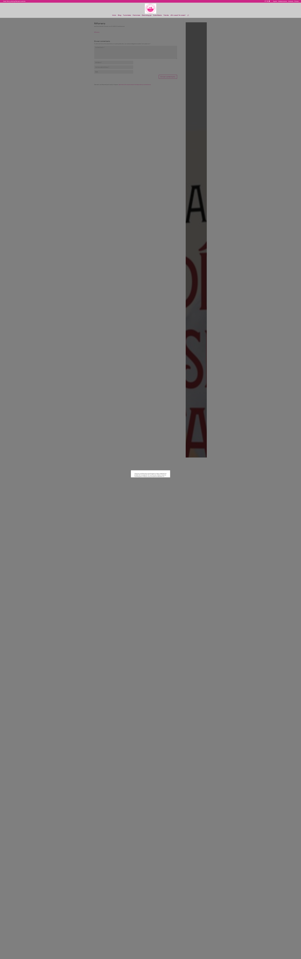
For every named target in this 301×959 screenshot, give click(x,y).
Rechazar (150, 485)
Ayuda (275, 1)
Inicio (114, 15)
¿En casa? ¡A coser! (177, 15)
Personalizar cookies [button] (140, 485)
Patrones (136, 15)
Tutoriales (127, 15)
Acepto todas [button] (158, 485)
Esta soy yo (147, 15)
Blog (119, 15)
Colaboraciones (282, 1)
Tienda (166, 15)
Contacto (290, 1)
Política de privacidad (159, 482)
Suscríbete (157, 15)
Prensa (296, 1)
